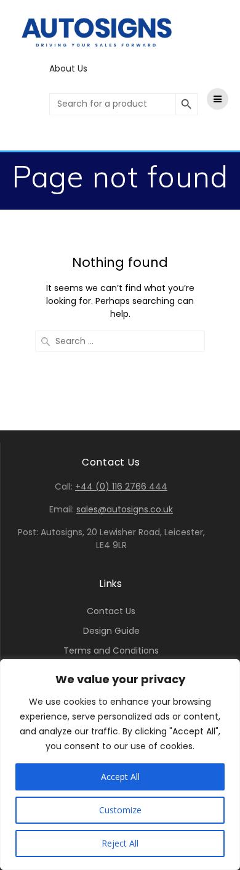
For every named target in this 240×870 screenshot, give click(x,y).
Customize (120, 810)
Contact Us (111, 611)
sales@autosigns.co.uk (124, 509)
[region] (120, 764)
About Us (68, 68)
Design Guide (111, 631)
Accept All (120, 776)
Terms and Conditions (111, 650)
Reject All (120, 843)
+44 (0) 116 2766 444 (121, 486)
